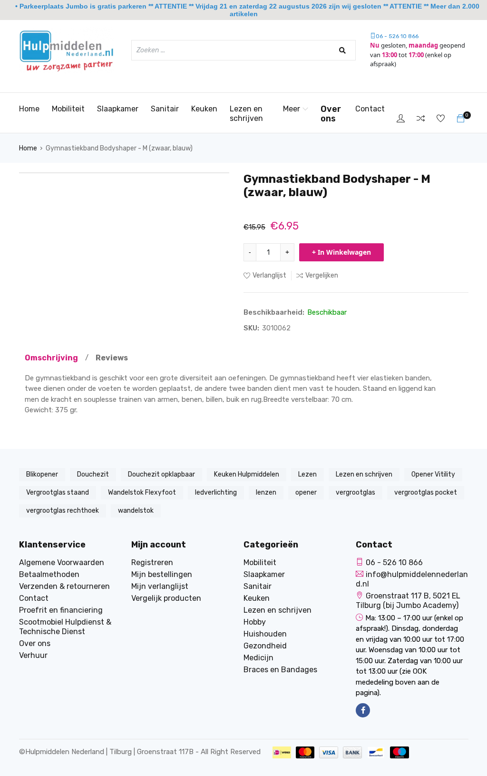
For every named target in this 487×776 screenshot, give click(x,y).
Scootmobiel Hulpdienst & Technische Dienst (65, 626)
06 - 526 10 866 (397, 36)
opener (306, 492)
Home (29, 108)
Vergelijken (321, 275)
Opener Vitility (433, 474)
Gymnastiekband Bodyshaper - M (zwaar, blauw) (119, 148)
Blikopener (42, 474)
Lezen (307, 474)
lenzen (266, 492)
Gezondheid (265, 645)
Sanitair (165, 108)
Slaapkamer (117, 108)
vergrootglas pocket (425, 492)
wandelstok (136, 511)
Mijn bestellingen (161, 574)
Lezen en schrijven (246, 113)
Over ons (331, 113)
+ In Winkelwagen (341, 252)
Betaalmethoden (49, 574)
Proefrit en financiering (61, 610)
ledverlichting (216, 492)
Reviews (112, 357)
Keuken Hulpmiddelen (246, 474)
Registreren (152, 562)
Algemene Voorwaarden (61, 562)
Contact (370, 108)
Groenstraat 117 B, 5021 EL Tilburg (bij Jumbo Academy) (408, 600)
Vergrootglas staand (57, 492)
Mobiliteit (68, 108)
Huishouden (265, 633)
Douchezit (93, 474)
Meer (291, 108)
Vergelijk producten (166, 598)
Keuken (204, 108)
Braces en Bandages (280, 669)
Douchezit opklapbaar (161, 474)
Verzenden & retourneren (64, 586)
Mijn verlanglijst (159, 586)
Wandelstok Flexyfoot (142, 492)
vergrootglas (355, 492)
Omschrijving (51, 357)
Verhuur (33, 655)
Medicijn (258, 657)
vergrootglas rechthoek (62, 511)
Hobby (255, 622)
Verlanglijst (269, 275)
